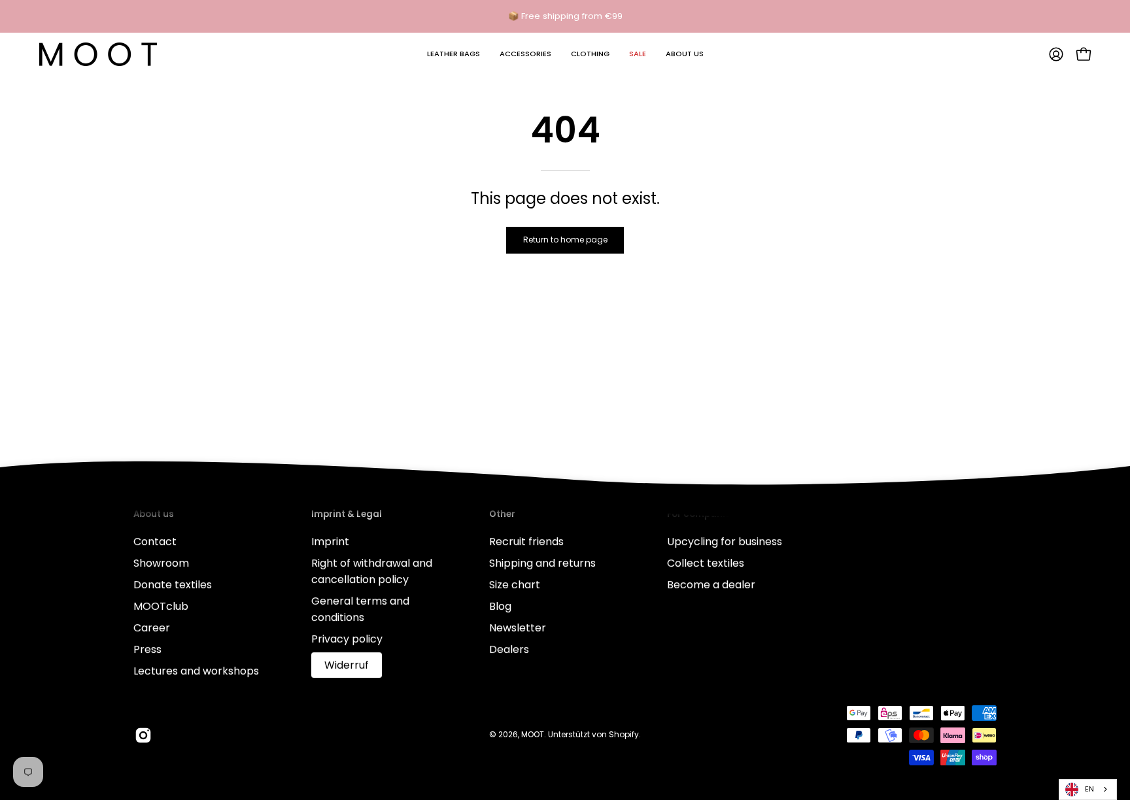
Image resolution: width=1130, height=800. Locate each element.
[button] (453, 54)
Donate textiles (172, 584)
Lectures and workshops (196, 670)
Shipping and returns (542, 563)
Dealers (509, 649)
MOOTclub (160, 606)
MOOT (532, 734)
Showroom (161, 563)
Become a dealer (711, 584)
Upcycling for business (724, 541)
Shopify (624, 734)
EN (1089, 789)
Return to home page (565, 239)
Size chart (514, 584)
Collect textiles (705, 563)
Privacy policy (347, 638)
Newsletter (517, 627)
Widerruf (346, 665)
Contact (155, 541)
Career (151, 627)
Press (147, 649)
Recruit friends (526, 541)
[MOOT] (98, 54)
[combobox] (1088, 789)
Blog (500, 606)
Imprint (330, 541)
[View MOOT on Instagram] (143, 735)
